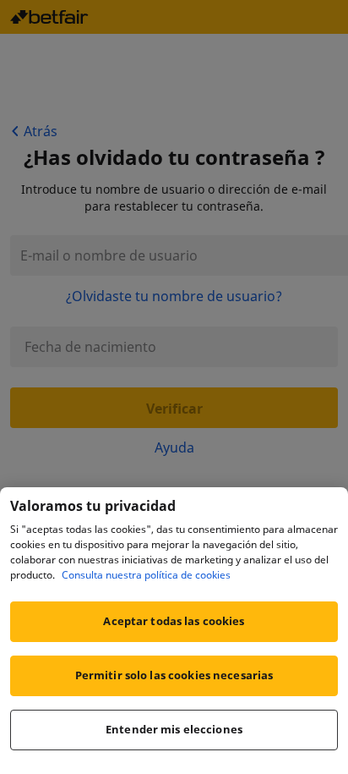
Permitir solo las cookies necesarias (174, 675)
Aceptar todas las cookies (173, 621)
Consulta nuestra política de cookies (146, 575)
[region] (174, 630)
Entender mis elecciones (174, 729)
